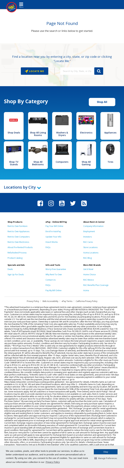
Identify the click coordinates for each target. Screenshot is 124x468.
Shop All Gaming (86, 163)
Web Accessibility (50, 301)
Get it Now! (88, 269)
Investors (87, 236)
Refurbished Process (17, 252)
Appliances (110, 132)
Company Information (93, 226)
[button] (106, 458)
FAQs (48, 247)
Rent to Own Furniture (17, 226)
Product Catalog (15, 258)
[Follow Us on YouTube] (62, 206)
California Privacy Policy (86, 301)
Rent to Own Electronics (18, 242)
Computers (62, 161)
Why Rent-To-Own (54, 274)
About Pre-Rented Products (20, 247)
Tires (110, 161)
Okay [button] (105, 451)
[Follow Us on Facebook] (40, 206)
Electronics (86, 132)
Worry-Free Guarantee (56, 269)
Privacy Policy (53, 461)
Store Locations (90, 247)
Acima (86, 290)
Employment (89, 231)
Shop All (102, 102)
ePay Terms (67, 301)
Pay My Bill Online (54, 290)
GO (98, 71)
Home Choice (89, 274)
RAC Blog (87, 258)
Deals (10, 269)
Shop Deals (14, 132)
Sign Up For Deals (16, 274)
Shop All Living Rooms (38, 134)
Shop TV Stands (13, 163)
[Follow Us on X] (72, 206)
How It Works (52, 242)
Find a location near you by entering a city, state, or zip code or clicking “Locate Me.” (62, 59)
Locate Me (36, 71)
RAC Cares (88, 242)
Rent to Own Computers (19, 236)
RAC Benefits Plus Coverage (95, 285)
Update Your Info (53, 236)
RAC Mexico (88, 279)
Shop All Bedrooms (38, 163)
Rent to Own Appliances (18, 231)
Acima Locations (90, 252)
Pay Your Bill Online (54, 226)
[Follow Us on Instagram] (51, 206)
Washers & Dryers (62, 134)
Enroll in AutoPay (53, 231)
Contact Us (51, 279)
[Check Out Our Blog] (84, 206)
